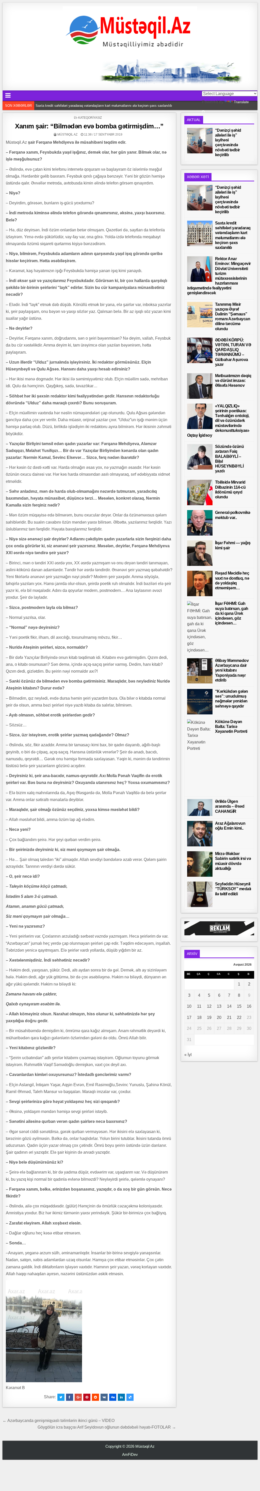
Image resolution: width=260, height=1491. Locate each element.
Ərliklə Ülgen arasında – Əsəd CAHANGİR (230, 806)
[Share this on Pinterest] (86, 1397)
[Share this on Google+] (78, 1397)
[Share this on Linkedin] (121, 1397)
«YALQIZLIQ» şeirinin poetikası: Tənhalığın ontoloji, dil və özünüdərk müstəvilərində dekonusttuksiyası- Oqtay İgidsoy (218, 420)
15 (239, 1006)
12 (209, 1006)
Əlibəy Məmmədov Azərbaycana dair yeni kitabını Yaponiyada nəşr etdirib (232, 670)
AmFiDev (130, 1454)
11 (199, 1006)
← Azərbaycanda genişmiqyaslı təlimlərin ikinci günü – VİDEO (59, 1420)
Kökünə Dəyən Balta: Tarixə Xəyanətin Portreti (231, 727)
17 (189, 1017)
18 (199, 1017)
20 (219, 1017)
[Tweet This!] (60, 1397)
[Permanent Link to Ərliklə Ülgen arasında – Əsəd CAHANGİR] (200, 807)
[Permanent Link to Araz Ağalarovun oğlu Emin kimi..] (200, 833)
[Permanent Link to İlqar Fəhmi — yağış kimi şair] (200, 553)
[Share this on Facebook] (69, 1397)
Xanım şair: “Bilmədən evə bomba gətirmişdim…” (89, 126)
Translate (241, 102)
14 (229, 1006)
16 (249, 1006)
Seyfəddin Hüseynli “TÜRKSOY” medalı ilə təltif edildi (233, 889)
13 (219, 1006)
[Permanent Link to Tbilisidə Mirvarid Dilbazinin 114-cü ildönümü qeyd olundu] (200, 492)
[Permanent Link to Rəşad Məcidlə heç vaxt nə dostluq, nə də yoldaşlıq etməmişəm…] (200, 583)
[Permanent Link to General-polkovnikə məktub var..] (200, 523)
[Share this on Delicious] (130, 1397)
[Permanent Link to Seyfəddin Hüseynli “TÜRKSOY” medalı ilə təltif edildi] (200, 894)
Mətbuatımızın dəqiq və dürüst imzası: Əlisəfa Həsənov (233, 381)
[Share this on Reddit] (95, 1397)
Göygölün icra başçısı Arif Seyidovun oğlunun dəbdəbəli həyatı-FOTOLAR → (107, 1427)
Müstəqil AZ (67, 134)
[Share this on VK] (104, 1397)
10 (189, 1006)
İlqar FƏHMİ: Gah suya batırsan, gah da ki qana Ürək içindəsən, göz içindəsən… (231, 613)
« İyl (188, 1055)
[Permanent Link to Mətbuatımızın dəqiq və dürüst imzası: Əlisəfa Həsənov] (200, 386)
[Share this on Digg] (112, 1397)
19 (209, 1017)
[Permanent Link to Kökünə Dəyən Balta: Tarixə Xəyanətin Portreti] (200, 756)
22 (239, 1017)
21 (229, 1017)
